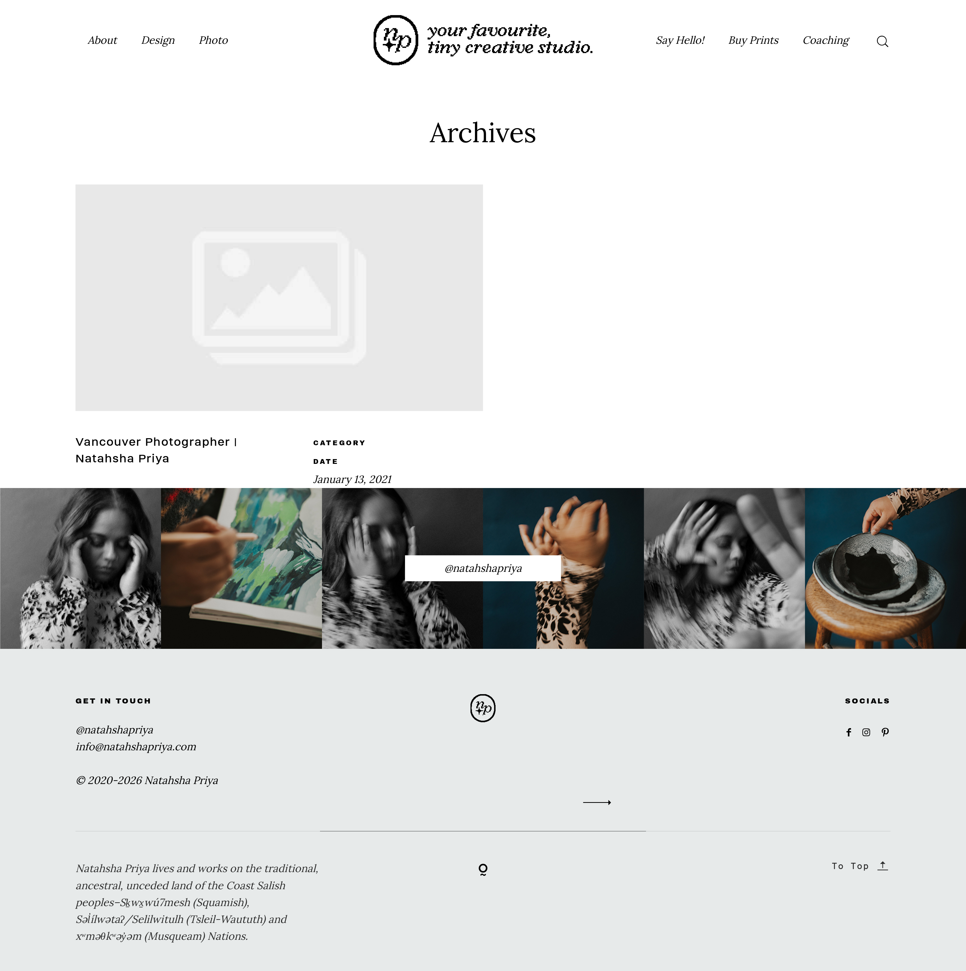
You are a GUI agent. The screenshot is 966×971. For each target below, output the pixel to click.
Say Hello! (680, 40)
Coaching (825, 40)
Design (157, 40)
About (102, 40)
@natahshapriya (483, 568)
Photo (213, 40)
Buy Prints (753, 40)
